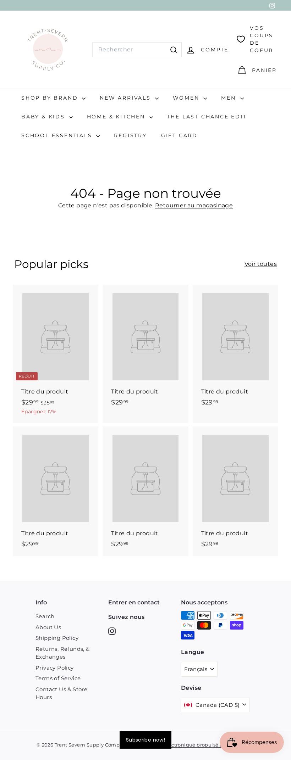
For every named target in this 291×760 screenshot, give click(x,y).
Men (229, 98)
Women (187, 98)
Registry (130, 135)
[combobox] (137, 49)
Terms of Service (58, 678)
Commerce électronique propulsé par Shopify (191, 745)
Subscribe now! (145, 739)
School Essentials (57, 135)
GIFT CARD (179, 135)
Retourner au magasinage (194, 205)
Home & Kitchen (117, 116)
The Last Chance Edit (207, 116)
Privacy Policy (54, 667)
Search (44, 616)
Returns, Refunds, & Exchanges (62, 653)
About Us (48, 627)
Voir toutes (261, 264)
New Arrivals (126, 98)
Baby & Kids (44, 116)
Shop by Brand (50, 98)
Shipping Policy (56, 638)
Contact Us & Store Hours (61, 693)
